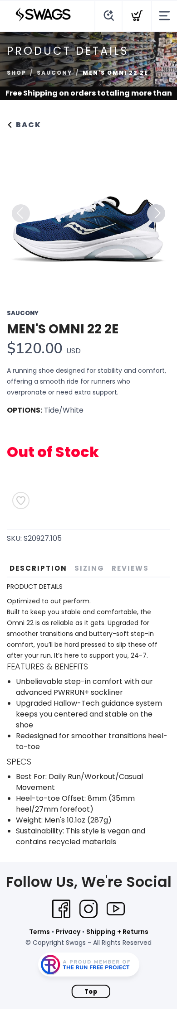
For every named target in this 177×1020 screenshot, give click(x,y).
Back (27, 125)
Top (91, 991)
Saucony (54, 73)
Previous (21, 213)
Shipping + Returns (117, 931)
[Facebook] (61, 909)
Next (156, 213)
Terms (39, 931)
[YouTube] (115, 909)
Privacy (68, 931)
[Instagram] (88, 909)
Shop (16, 73)
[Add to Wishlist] (21, 500)
